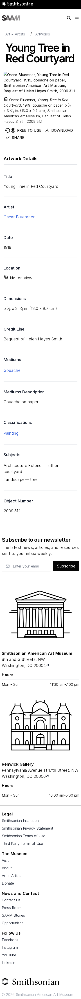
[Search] (69, 18)
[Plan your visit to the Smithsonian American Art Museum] (40, 614)
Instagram (10, 947)
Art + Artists (15, 34)
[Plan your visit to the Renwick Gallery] (40, 725)
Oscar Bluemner (19, 217)
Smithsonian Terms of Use (23, 836)
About (7, 868)
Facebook (10, 940)
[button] (6, 99)
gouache (12, 370)
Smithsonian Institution (20, 820)
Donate (8, 883)
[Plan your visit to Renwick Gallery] (48, 776)
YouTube (9, 955)
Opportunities (12, 923)
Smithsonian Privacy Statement (27, 828)
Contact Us (11, 900)
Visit (5, 860)
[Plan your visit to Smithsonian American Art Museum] (48, 665)
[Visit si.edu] (40, 982)
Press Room (12, 907)
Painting (11, 433)
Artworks (42, 34)
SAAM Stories (13, 915)
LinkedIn (8, 962)
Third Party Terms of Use (22, 843)
